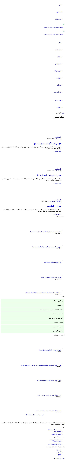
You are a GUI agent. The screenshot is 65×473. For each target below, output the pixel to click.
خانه (63, 113)
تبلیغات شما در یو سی (55, 439)
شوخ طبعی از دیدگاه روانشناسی (52, 262)
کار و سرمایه (57, 70)
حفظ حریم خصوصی (56, 442)
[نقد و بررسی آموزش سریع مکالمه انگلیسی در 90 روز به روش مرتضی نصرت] (52, 363)
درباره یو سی (57, 431)
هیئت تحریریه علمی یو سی (54, 201)
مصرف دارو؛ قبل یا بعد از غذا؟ (49, 175)
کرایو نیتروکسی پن (58, 326)
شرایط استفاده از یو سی (54, 444)
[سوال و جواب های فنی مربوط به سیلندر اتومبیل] (52, 394)
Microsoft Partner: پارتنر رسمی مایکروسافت (51, 309)
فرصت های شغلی (56, 434)
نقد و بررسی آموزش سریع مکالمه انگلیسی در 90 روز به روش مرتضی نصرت (41, 365)
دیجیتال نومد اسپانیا (58, 301)
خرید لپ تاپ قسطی (57, 313)
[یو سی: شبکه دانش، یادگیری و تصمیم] (54, 27)
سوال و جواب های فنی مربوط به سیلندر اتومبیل (48, 395)
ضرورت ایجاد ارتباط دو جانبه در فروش (51, 277)
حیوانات (59, 85)
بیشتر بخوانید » (57, 151)
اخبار (60, 42)
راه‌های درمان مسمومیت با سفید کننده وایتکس (49, 380)
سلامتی (59, 56)
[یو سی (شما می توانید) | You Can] (32, 416)
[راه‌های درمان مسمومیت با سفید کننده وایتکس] (52, 378)
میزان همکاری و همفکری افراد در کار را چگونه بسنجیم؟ (46, 247)
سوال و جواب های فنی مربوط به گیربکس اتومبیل (48, 410)
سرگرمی (58, 78)
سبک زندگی (58, 49)
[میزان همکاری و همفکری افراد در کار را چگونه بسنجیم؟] (52, 245)
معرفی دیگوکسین (54, 206)
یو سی (62, 422)
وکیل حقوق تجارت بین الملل (56, 318)
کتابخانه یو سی (57, 92)
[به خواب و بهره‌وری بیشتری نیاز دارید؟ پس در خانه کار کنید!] (52, 230)
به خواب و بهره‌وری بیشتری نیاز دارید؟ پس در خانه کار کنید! (45, 231)
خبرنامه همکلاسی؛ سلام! (54, 429)
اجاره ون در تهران (58, 322)
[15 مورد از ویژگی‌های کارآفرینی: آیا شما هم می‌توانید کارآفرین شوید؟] (52, 291)
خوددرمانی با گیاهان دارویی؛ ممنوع (47, 143)
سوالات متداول (57, 432)
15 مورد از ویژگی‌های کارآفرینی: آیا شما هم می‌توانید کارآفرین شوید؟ (43, 292)
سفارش (58, 331)
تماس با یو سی (57, 441)
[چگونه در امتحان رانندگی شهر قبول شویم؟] (52, 348)
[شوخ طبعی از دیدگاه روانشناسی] (52, 260)
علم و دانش (58, 63)
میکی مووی (60, 305)
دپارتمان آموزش (57, 138)
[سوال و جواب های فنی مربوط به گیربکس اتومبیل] (52, 409)
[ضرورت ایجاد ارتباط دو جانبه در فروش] (52, 275)
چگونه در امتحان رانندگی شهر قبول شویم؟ (50, 350)
